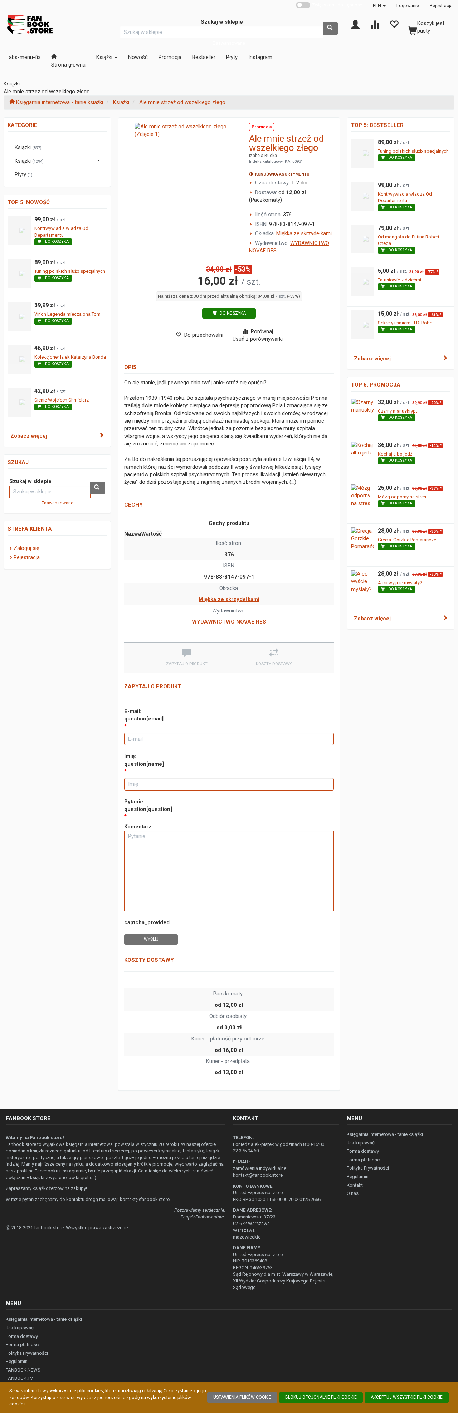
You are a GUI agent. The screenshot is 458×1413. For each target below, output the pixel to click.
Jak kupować (361, 1143)
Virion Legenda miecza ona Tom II (69, 314)
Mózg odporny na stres (402, 496)
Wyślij (151, 939)
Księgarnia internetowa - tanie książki (385, 1134)
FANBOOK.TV (19, 1378)
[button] (379, 5)
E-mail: (144, 715)
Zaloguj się (26, 548)
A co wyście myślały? (400, 582)
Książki (121, 102)
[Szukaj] (330, 28)
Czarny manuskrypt (397, 411)
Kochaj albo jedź (395, 454)
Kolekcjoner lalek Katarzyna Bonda (70, 357)
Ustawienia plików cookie (242, 1397)
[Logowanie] (355, 24)
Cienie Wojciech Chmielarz (61, 400)
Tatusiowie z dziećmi (399, 279)
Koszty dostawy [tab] (274, 663)
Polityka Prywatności (368, 1168)
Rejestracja (441, 5)
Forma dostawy (363, 1151)
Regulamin (358, 1176)
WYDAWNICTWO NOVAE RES (229, 622)
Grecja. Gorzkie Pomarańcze (407, 539)
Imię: (144, 760)
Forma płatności (364, 1159)
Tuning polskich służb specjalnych (69, 271)
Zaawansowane (229, 43)
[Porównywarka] (374, 24)
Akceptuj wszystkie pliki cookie (407, 1397)
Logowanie (407, 5)
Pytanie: (148, 805)
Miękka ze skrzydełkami (304, 233)
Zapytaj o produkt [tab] (187, 663)
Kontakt (355, 1185)
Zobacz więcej (28, 436)
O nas (353, 1193)
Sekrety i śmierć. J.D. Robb (405, 322)
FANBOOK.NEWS (23, 1370)
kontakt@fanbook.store (145, 1199)
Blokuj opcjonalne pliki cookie (321, 1397)
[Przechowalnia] (394, 24)
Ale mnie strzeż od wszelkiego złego (182, 102)
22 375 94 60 (246, 1150)
